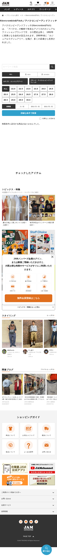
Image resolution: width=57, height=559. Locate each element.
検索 (52, 66)
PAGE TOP (27, 536)
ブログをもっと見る (47, 369)
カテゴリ (31, 9)
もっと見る (50, 315)
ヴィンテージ (45, 9)
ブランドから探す (12, 15)
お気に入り (38, 5)
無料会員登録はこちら (28, 298)
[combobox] (28, 66)
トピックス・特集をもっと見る (28, 307)
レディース (18, 9)
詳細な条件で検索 (28, 113)
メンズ (7, 9)
